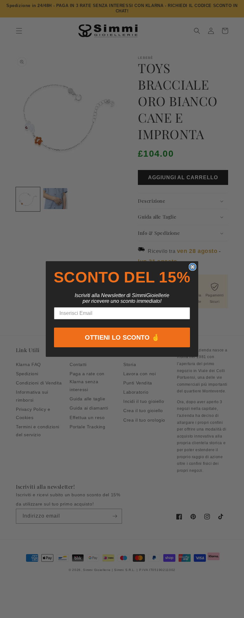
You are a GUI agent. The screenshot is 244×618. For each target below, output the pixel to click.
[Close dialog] (192, 267)
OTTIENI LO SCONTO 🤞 (122, 337)
